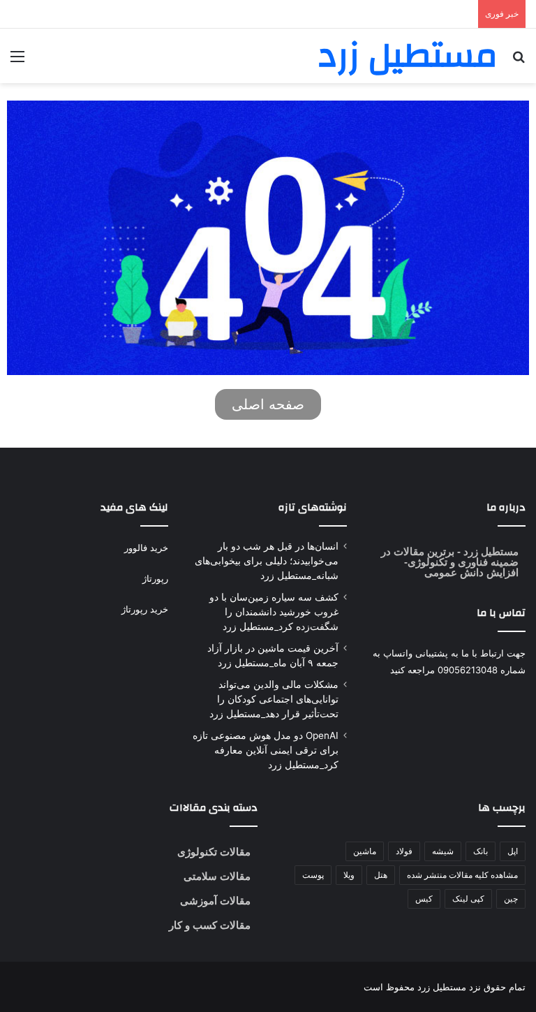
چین (511, 898)
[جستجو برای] (519, 61)
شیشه (443, 851)
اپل (512, 851)
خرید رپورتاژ (144, 609)
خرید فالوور (146, 547)
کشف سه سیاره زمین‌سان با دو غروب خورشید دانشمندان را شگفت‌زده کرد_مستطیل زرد (273, 612)
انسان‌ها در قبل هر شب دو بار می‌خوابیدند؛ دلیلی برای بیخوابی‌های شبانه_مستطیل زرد (266, 561)
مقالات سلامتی (217, 876)
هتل (380, 875)
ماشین (364, 851)
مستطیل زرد (490, 551)
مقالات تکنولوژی (214, 852)
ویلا (349, 875)
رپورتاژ (155, 578)
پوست (313, 875)
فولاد (404, 851)
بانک (480, 851)
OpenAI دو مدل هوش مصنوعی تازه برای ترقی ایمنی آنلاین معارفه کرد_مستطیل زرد (265, 750)
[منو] (17, 61)
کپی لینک (468, 898)
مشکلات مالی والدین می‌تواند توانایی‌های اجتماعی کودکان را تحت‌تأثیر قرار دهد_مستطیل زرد (273, 699)
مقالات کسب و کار (210, 925)
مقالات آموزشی (215, 901)
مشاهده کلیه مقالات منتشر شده (462, 875)
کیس (424, 898)
